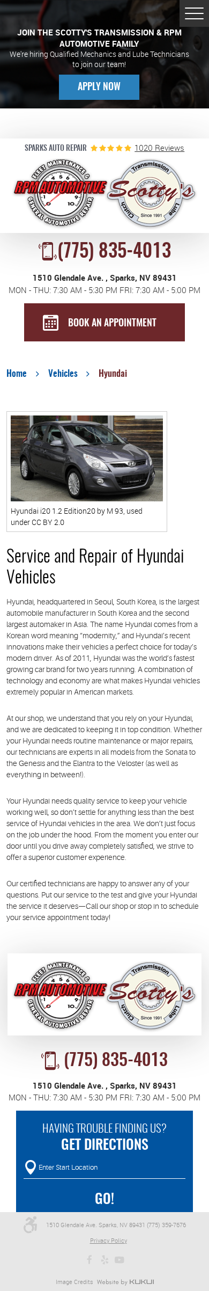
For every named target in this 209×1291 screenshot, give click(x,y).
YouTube (119, 1259)
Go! (104, 1200)
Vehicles (63, 374)
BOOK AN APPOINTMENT (112, 324)
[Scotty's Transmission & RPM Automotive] (104, 194)
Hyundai (113, 374)
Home (16, 374)
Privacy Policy (108, 1240)
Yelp (104, 1259)
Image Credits (74, 1282)
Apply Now (99, 87)
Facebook (89, 1259)
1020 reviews (159, 148)
